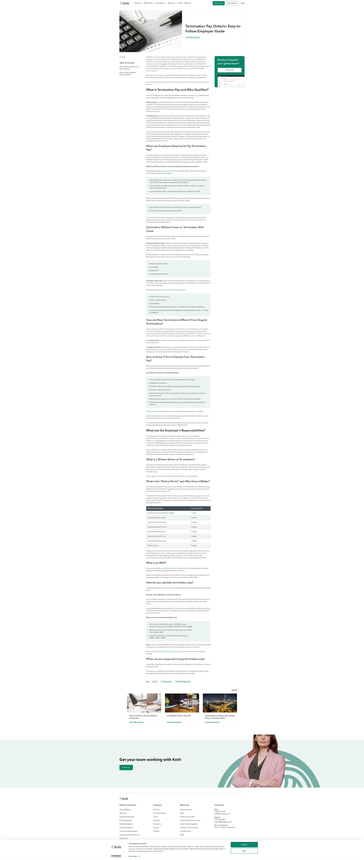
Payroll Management (192, 37)
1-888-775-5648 (219, 811)
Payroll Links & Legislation (189, 824)
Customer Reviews (159, 813)
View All (234, 690)
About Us (156, 820)
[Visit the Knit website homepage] (124, 3)
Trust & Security (185, 831)
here (158, 111)
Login (243, 3)
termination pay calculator (168, 651)
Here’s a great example (154, 476)
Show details (133, 856)
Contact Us (157, 824)
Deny (244, 851)
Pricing (180, 3)
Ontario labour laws (164, 61)
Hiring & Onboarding (126, 817)
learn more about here (172, 418)
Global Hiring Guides (187, 817)
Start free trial (218, 3)
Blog (181, 813)
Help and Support (186, 809)
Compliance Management (128, 831)
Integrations (123, 838)
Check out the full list (153, 411)
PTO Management (125, 820)
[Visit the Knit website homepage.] (123, 798)
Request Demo (232, 3)
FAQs (182, 835)
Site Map (156, 831)
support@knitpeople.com (223, 822)
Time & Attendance (126, 824)
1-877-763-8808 (219, 819)
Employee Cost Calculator (189, 827)
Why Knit (187, 3)
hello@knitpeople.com (222, 814)
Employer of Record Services (129, 835)
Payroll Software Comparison (190, 820)
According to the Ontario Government (160, 132)
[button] (137, 3)
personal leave (168, 452)
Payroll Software (125, 809)
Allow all (244, 844)
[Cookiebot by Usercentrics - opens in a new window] (116, 856)
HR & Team (123, 813)
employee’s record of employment (175, 568)
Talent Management (126, 827)
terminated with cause (174, 290)
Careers (156, 827)
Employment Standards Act (170, 171)
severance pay (193, 95)
